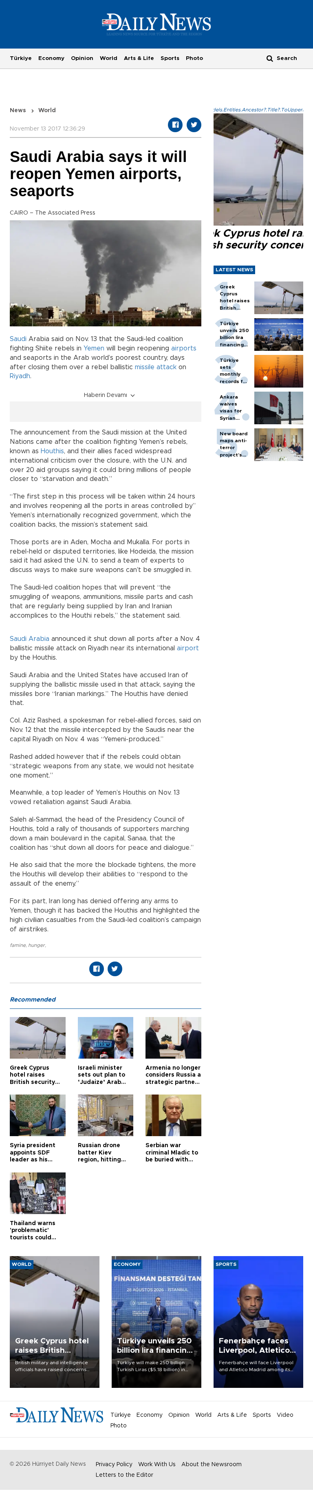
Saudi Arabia (29, 639)
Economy (51, 58)
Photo (194, 58)
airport (188, 648)
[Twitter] (194, 124)
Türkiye (21, 58)
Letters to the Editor (124, 1475)
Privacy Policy (114, 1464)
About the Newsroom (211, 1464)
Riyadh (20, 376)
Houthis (52, 451)
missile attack (155, 367)
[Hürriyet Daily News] (157, 24)
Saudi (18, 339)
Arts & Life (139, 58)
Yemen (94, 348)
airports (183, 348)
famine (18, 945)
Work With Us (157, 1464)
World (108, 58)
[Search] (270, 58)
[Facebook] (175, 124)
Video (285, 1415)
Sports (170, 58)
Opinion (82, 58)
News (18, 110)
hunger (36, 945)
